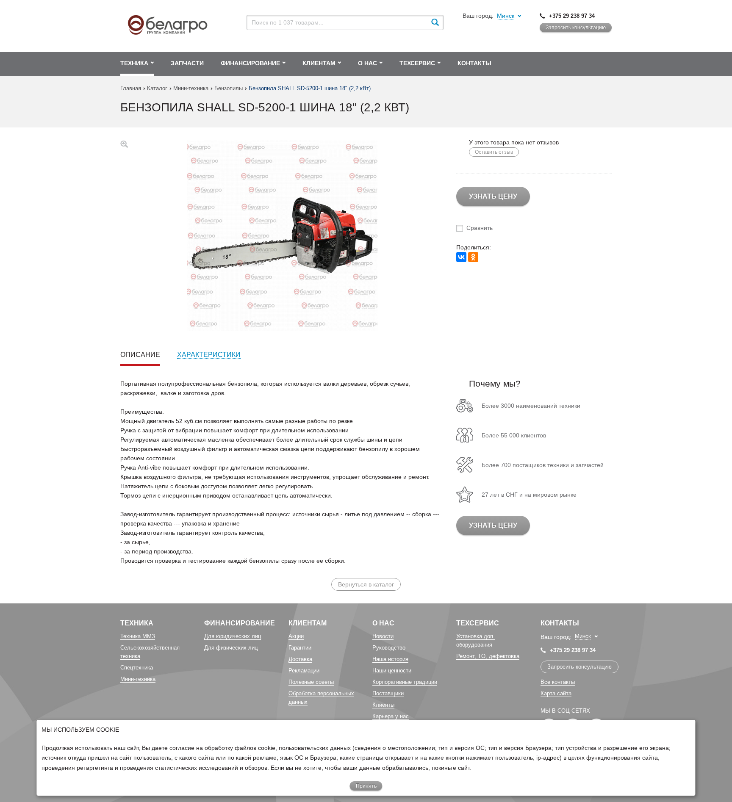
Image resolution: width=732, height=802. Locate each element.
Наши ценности (391, 670)
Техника (136, 623)
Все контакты (558, 682)
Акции (296, 636)
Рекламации (303, 670)
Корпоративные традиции (404, 682)
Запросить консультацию (576, 27)
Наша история (390, 659)
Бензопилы (228, 88)
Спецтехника (136, 667)
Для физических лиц (231, 647)
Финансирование (239, 623)
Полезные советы (311, 682)
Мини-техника (190, 88)
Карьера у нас (390, 716)
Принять (366, 786)
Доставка (300, 659)
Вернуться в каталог (366, 584)
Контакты (560, 623)
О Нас (383, 623)
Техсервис (477, 623)
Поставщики (388, 693)
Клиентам (307, 623)
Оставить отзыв (494, 152)
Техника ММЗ (137, 636)
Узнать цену (493, 196)
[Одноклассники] (473, 257)
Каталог (157, 88)
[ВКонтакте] (461, 257)
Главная (130, 88)
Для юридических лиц (232, 636)
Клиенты (383, 705)
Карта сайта (556, 693)
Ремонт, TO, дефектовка (487, 656)
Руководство (388, 647)
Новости (383, 636)
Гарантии (299, 647)
